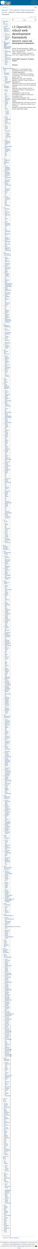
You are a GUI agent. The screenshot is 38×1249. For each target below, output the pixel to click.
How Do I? (6, 194)
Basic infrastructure (8, 54)
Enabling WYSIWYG (7, 688)
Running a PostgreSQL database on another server (8, 333)
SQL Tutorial (6, 1163)
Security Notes (7, 1026)
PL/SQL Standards (7, 826)
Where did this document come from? (7, 528)
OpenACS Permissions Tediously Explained (8, 772)
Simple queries (6, 1207)
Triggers (6, 1217)
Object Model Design (6, 969)
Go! (35, 7)
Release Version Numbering (7, 808)
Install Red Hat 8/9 (6, 381)
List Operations (7, 1114)
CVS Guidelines (6, 837)
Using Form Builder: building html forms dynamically (8, 789)
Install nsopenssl (7, 465)
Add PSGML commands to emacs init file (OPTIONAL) (8, 408)
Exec (5, 1142)
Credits (6, 521)
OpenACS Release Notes (7, 38)
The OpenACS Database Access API (7, 742)
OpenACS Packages (7, 721)
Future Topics (6, 712)
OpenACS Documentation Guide (8, 873)
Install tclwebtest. (7, 469)
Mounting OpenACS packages (7, 174)
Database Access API (7, 1009)
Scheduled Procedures (8, 684)
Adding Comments (7, 613)
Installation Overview (6, 73)
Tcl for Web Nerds (5, 1100)
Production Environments (7, 254)
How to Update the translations (8, 1093)
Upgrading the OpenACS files (7, 243)
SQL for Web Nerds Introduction (7, 1176)
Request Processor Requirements (8, 1030)
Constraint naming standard (7, 813)
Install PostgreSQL (8, 118)
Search (31, 16)
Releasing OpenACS (6, 1060)
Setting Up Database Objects (7, 565)
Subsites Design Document (7, 993)
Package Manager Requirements (8, 999)
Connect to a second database (7, 707)
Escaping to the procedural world (6, 1227)
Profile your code (6, 624)
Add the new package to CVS (7, 599)
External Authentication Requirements (8, 1055)
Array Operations (7, 1122)
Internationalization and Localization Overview (9, 920)
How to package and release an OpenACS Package (7, 1084)
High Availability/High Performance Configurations (9, 284)
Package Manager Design (7, 1004)
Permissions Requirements (8, 974)
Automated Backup (7, 368)
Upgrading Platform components (8, 249)
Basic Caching (7, 680)
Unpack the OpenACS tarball (7, 393)
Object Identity (6, 777)
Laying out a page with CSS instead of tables (6, 663)
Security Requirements (8, 1018)
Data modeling (6, 1181)
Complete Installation (6, 87)
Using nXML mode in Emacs (6, 887)
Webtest (7, 912)
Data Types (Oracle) (7, 1197)
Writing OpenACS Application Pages (7, 761)
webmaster (16, 1244)
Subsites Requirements (8, 989)
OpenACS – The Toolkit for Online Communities (18, 10)
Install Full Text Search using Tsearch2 (7, 446)
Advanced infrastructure (8, 58)
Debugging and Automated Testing (7, 577)
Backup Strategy (7, 358)
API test (6, 909)
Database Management (7, 326)
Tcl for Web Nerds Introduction (7, 1105)
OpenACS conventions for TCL (7, 1150)
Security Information (7, 539)
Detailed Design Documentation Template (8, 894)
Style (5, 1223)
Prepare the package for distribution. (8, 630)
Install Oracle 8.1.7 (7, 113)
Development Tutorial (7, 553)
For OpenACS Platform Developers (6, 950)
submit (24, 1244)
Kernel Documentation (8, 956)
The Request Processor (7, 736)
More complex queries (6, 1211)
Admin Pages (6, 617)
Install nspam (6, 433)
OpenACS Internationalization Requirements (9, 1014)
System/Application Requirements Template (9, 900)
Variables (7, 829)
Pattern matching (6, 1118)
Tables (6, 1200)
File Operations (7, 1137)
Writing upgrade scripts (7, 701)
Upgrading (6, 208)
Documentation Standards (8, 868)
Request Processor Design (7, 1035)
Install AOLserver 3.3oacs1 (7, 517)
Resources (7, 542)
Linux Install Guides (6, 535)
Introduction (8, 51)
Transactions (7, 1215)
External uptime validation (7, 316)
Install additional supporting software (6, 386)
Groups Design (7, 985)
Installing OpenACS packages (7, 168)
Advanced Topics (6, 583)
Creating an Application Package (7, 559)
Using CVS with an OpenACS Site (6, 944)
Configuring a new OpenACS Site (7, 161)
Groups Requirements (8, 981)
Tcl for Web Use (6, 1145)
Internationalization (8, 915)
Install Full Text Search (6, 438)
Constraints (8, 1203)
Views (5, 1220)
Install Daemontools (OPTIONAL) (8, 416)
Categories (7, 620)
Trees (5, 1231)
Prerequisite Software (8, 82)
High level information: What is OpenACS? (7, 28)
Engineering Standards (7, 797)
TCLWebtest (7, 905)
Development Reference (7, 717)
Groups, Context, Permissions (8, 755)
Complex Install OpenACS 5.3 (8, 136)
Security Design (7, 1022)
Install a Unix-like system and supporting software (7, 95)
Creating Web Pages (7, 571)
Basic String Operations (7, 1111)
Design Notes (6, 933)
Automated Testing (7, 832)
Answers (7, 1170)
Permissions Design (8, 977)
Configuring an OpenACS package (8, 179)
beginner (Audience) (14, 1237)
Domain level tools (7, 63)
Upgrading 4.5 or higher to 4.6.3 (7, 218)
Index (35, 16)
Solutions (6, 1154)
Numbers (6, 1125)
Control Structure (6, 1128)
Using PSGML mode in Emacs (7, 880)
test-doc (4, 12)
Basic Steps (6, 78)
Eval (5, 1140)
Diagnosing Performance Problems (8, 321)
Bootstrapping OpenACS (8, 1050)
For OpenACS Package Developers (6, 547)
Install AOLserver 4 (7, 123)
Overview (7, 34)
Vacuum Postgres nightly (7, 346)
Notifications (8, 643)
